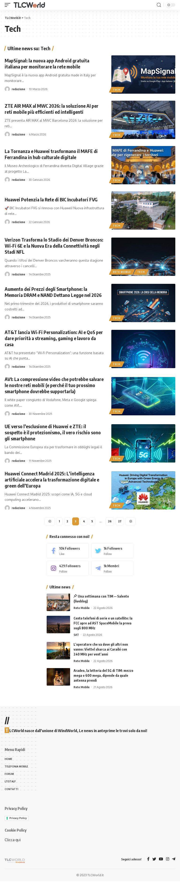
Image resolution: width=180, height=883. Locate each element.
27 (119, 521)
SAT (76, 635)
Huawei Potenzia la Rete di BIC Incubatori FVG (51, 199)
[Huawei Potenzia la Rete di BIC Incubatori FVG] (143, 210)
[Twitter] (112, 550)
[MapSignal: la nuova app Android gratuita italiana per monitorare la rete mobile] (143, 74)
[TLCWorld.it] (29, 5)
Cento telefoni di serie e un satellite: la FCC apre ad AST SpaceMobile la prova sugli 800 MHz (103, 623)
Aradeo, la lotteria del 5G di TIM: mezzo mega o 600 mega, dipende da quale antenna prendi (103, 675)
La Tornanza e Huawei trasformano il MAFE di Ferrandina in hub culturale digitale (51, 154)
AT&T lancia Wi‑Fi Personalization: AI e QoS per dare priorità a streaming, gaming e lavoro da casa (54, 338)
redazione (18, 89)
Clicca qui (13, 839)
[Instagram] (67, 568)
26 (110, 521)
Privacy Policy (18, 818)
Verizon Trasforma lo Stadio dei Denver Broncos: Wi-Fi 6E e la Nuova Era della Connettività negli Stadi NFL (54, 246)
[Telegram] (112, 568)
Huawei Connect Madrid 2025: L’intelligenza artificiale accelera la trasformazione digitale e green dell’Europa (52, 479)
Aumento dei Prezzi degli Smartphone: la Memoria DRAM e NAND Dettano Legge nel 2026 (53, 292)
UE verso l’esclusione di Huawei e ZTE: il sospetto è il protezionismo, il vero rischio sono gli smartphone (53, 432)
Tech (116, 89)
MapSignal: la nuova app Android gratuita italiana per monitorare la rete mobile (47, 63)
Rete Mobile (122, 272)
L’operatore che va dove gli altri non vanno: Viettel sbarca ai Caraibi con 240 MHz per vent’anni (101, 649)
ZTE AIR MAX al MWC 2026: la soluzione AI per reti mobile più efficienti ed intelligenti (51, 109)
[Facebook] (67, 550)
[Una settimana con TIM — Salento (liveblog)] (58, 602)
